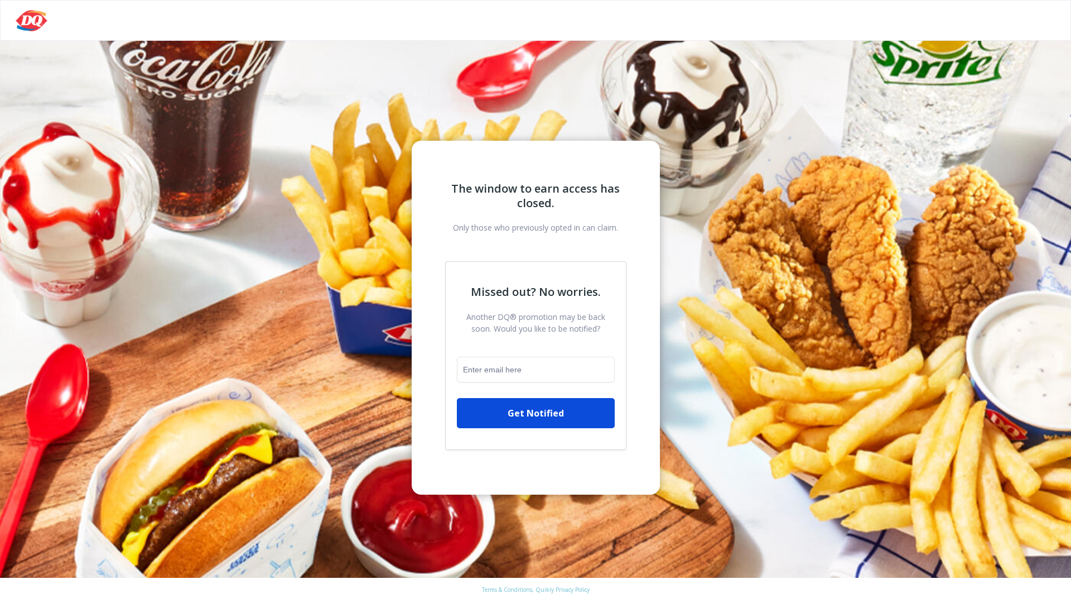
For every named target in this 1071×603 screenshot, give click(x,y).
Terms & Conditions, (508, 590)
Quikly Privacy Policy (563, 590)
